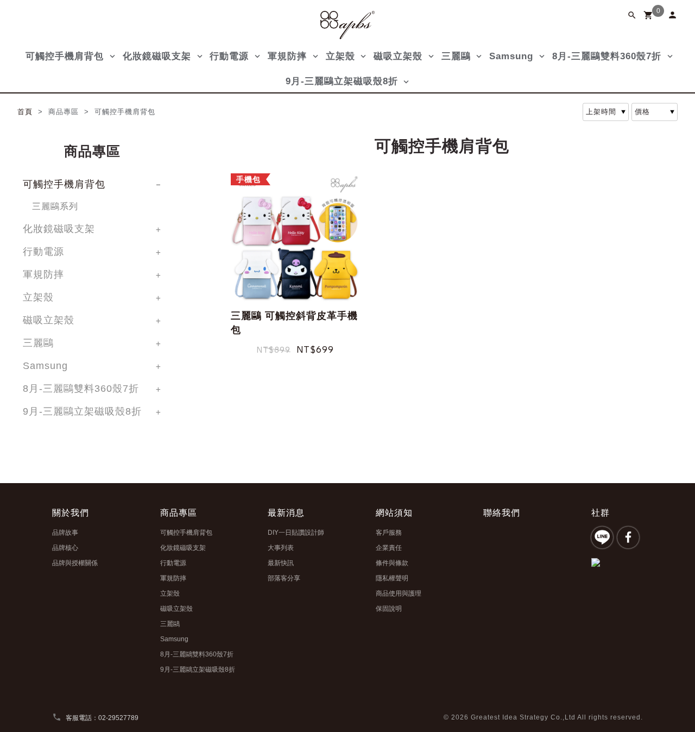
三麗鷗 (456, 56)
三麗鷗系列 (55, 206)
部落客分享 (284, 578)
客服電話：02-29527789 (95, 718)
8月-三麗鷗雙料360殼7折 (606, 56)
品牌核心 (65, 548)
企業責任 (389, 548)
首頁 (26, 112)
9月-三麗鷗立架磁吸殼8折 (342, 81)
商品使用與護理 (398, 593)
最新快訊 (281, 563)
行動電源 (229, 56)
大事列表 (281, 548)
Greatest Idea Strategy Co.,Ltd (523, 717)
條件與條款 (392, 563)
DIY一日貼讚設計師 (296, 532)
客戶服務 (389, 532)
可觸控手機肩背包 (65, 56)
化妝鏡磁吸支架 (157, 56)
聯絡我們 (501, 512)
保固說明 (389, 608)
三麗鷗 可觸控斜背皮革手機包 (294, 322)
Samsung (511, 56)
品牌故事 (65, 532)
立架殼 (340, 56)
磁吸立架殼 (398, 56)
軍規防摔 (287, 56)
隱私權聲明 (392, 578)
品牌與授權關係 (75, 563)
